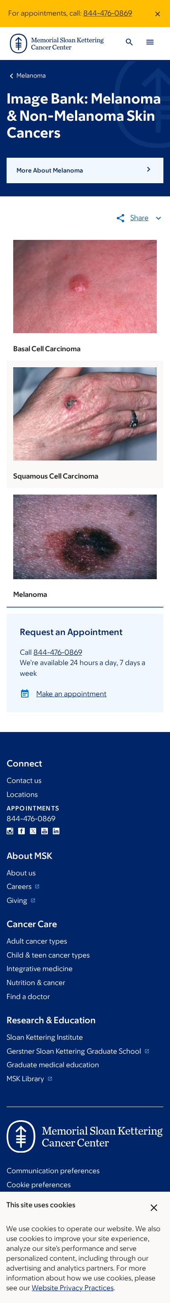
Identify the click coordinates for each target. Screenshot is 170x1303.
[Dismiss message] (157, 13)
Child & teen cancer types (48, 955)
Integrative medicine (40, 969)
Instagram (10, 831)
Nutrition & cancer (36, 982)
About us (21, 873)
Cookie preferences (39, 1185)
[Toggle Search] (129, 43)
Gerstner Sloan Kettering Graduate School (75, 1051)
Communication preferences (53, 1171)
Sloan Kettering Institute (45, 1037)
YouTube (44, 831)
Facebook (21, 831)
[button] (85, 170)
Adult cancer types (37, 941)
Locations (22, 794)
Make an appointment (71, 694)
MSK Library (26, 1079)
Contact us (24, 780)
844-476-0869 (107, 13)
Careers (20, 886)
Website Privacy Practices (72, 1288)
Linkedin (56, 831)
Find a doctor (28, 996)
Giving (18, 900)
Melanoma (31, 75)
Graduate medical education (53, 1065)
